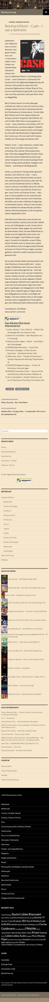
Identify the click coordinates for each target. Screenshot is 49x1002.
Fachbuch (7, 511)
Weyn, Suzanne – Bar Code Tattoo (14, 400)
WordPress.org (7, 973)
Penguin (28, 936)
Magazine (5, 853)
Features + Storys (8, 465)
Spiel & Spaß (6, 885)
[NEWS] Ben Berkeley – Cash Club (22, 347)
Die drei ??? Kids (7, 921)
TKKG (27, 945)
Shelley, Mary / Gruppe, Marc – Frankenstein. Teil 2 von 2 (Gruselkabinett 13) (23, 411)
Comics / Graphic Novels (19, 22)
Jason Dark (6, 933)
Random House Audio (15, 940)
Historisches (6, 831)
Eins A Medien (33, 921)
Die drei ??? (39, 917)
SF (45, 939)
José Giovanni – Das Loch (11, 747)
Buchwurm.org (8, 12)
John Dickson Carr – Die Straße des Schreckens (19, 721)
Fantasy (31, 924)
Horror (6, 524)
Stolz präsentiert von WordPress (28, 995)
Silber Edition (6, 942)
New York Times (7, 555)
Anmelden (5, 960)
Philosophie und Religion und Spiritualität (17, 867)
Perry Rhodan (38, 935)
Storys (3, 889)
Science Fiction (35, 940)
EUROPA (5, 924)
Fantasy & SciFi (9, 515)
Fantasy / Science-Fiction (11, 818)
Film (3, 822)
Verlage (4, 775)
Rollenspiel (5, 871)
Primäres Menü (46, 12)
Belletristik (8, 502)
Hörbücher (8, 520)
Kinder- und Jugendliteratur (12, 849)
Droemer (17, 921)
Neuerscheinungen (11, 542)
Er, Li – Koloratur (8, 718)
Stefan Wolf (14, 942)
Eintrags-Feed (6, 964)
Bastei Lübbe (20, 914)
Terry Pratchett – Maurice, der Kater (15, 734)
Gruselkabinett (20, 929)
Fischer (43, 924)
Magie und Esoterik (8, 858)
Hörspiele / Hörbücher (10, 840)
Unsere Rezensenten (9, 771)
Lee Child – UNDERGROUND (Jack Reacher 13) (19, 743)
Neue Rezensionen (8, 452)
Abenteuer (5, 804)
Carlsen (10, 389)
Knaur (36, 932)
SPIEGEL (4, 560)
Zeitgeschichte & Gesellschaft (12, 898)
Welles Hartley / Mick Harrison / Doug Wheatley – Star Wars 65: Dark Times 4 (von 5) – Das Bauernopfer (22, 739)
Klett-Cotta (26, 933)
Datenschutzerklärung (10, 780)
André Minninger (6, 915)
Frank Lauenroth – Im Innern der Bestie (16, 750)
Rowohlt (26, 939)
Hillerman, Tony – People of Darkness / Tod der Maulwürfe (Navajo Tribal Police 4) (25, 359)
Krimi (3, 936)
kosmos (43, 932)
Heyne (30, 928)
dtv (24, 920)
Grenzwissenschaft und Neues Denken (16, 826)
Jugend (6, 529)
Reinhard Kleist (22, 389)
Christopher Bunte (32, 34)
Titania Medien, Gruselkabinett (13, 945)
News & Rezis (6, 766)
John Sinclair (16, 933)
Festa (37, 925)
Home (3, 447)
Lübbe (8, 935)
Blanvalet (35, 914)
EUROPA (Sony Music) (19, 925)
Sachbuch (5, 876)
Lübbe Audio (19, 935)
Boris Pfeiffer (5, 918)
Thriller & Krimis (7, 894)
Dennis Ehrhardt (18, 918)
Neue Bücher (6, 456)
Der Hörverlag (29, 918)
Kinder (6, 533)
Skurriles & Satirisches (10, 880)
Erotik (42, 921)
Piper (4, 939)
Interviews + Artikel (9, 461)
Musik (3, 862)
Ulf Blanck (33, 945)
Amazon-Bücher (7, 497)
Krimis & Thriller (10, 538)
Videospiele (8, 551)
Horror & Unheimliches (10, 835)
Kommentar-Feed (8, 969)
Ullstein (40, 945)
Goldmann (8, 928)
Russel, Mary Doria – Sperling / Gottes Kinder (19, 731)
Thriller (22, 942)
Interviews (5, 844)
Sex (42, 940)
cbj (11, 918)
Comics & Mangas (10, 506)
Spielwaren (8, 546)
